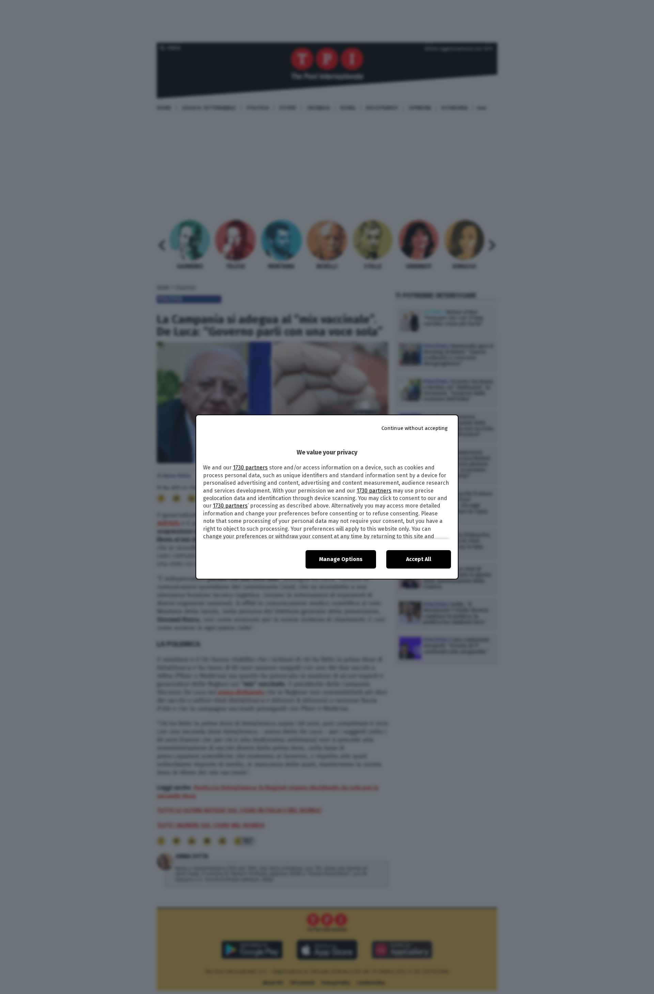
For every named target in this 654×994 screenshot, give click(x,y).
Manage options (340, 559)
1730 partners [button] (250, 467)
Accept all (418, 559)
